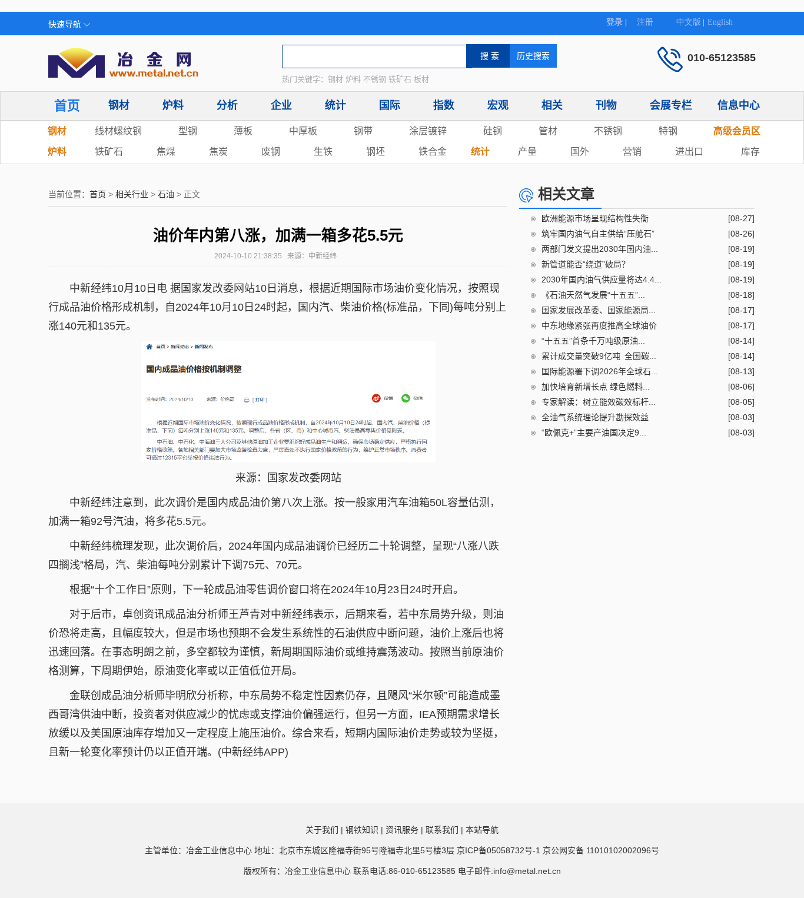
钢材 (118, 105)
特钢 (668, 131)
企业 (281, 105)
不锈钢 (608, 131)
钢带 (363, 131)
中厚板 (303, 131)
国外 (579, 152)
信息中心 (738, 105)
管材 (548, 131)
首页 (67, 105)
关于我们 (321, 829)
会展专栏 (671, 105)
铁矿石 (109, 152)
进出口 (689, 152)
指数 (443, 105)
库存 (750, 152)
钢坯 (375, 152)
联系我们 (442, 829)
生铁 (323, 152)
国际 (389, 105)
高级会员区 (736, 131)
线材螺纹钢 (118, 131)
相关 (552, 105)
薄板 (243, 131)
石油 (166, 194)
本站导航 (482, 829)
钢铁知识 (361, 829)
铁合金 (432, 152)
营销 (632, 152)
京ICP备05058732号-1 (498, 850)
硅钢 (492, 131)
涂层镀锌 (428, 131)
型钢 (187, 131)
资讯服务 (402, 829)
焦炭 (218, 152)
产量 (527, 152)
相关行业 (131, 194)
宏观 (498, 105)
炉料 (173, 105)
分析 (227, 105)
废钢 (270, 152)
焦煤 (166, 152)
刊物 (606, 105)
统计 (335, 105)
